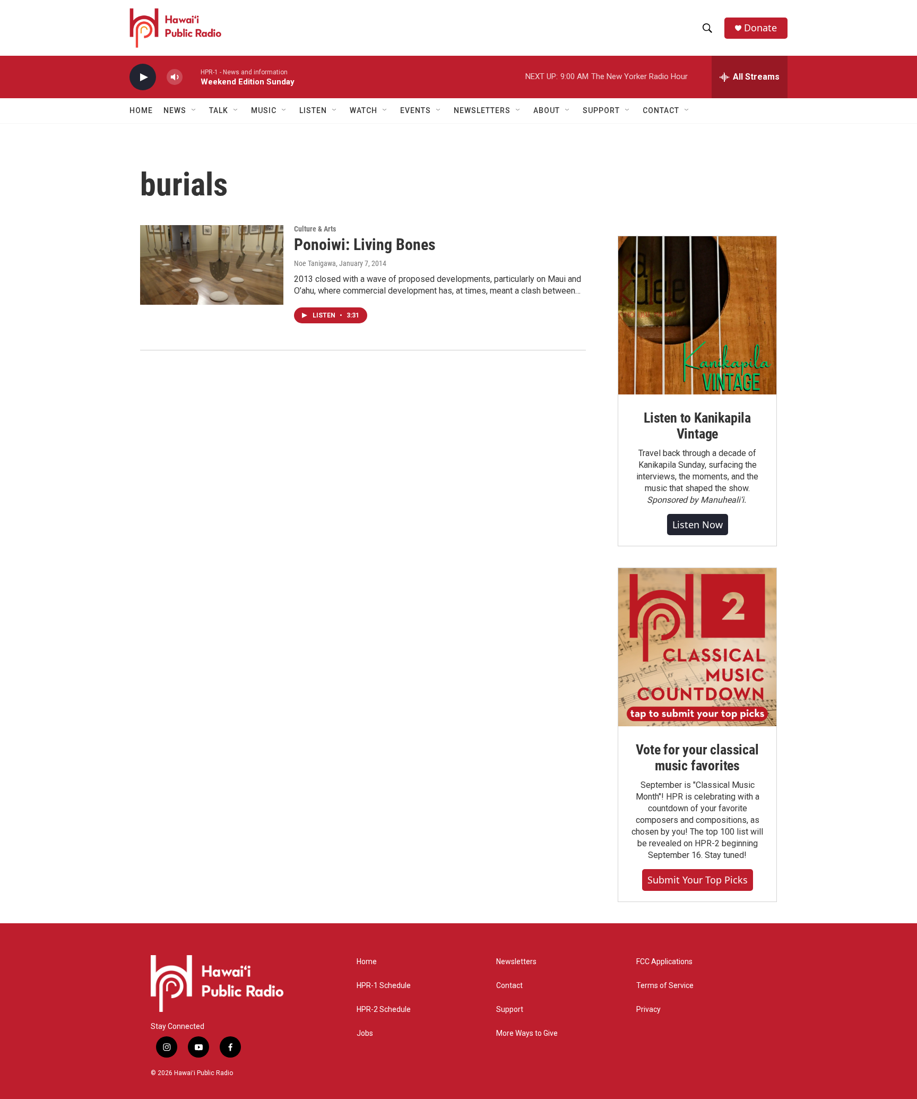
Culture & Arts (315, 229)
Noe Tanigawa (315, 263)
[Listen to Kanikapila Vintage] (697, 315)
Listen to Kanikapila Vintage (697, 426)
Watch (363, 110)
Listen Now (697, 524)
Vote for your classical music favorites (697, 758)
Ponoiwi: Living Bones (365, 244)
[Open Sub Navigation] (194, 110)
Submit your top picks (697, 879)
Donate (760, 27)
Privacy (648, 1010)
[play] (142, 77)
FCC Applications (664, 962)
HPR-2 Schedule (384, 1010)
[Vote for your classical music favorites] (697, 647)
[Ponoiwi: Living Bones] (211, 265)
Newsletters (516, 962)
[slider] (191, 76)
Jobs (365, 1033)
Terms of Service (665, 986)
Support (509, 1010)
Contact (509, 986)
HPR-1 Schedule (384, 986)
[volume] (175, 77)
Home (141, 110)
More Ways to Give (527, 1033)
